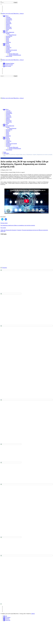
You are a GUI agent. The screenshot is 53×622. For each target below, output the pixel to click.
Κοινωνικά (8, 22)
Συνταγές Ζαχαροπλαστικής (15, 55)
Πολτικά (8, 25)
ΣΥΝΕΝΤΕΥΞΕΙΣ (18, 158)
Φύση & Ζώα (9, 56)
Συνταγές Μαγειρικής (13, 53)
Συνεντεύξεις (9, 28)
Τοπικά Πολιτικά (12, 34)
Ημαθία (7, 33)
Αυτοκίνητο (8, 47)
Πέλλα (7, 39)
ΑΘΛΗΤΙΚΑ (3, 158)
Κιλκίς (7, 38)
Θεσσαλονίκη (9, 36)
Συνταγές (8, 52)
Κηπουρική (8, 51)
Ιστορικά (8, 21)
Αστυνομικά (9, 18)
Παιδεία (8, 24)
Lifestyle (8, 46)
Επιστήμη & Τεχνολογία (11, 50)
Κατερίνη (8, 37)
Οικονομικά (8, 23)
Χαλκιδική (8, 42)
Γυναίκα (8, 48)
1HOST (33, 613)
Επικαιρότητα (9, 19)
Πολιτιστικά (8, 27)
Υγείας (7, 29)
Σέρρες (7, 41)
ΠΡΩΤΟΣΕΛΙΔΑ (10, 158)
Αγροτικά (8, 17)
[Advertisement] (26, 87)
